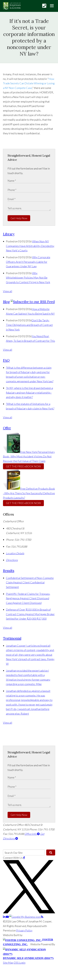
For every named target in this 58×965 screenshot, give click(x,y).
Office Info (31, 833)
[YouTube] (7, 916)
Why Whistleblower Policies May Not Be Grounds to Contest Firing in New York (28, 277)
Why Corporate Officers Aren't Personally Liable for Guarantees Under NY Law (28, 262)
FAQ (6, 360)
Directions (12, 560)
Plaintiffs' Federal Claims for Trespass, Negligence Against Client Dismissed (28, 598)
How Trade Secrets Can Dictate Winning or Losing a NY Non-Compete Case (29, 83)
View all (7, 291)
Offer (7, 428)
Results (8, 570)
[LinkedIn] (4, 916)
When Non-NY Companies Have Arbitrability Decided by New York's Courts (30, 246)
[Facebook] (24, 857)
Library (9, 234)
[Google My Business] (25, 916)
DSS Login (19, 962)
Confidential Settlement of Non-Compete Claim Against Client (30, 582)
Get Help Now (19, 218)
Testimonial (12, 638)
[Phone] (44, 5)
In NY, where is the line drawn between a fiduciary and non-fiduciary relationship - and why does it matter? (29, 392)
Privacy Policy (24, 930)
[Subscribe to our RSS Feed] (33, 302)
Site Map (8, 962)
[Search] (50, 852)
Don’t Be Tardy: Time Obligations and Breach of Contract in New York (29, 325)
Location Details (15, 553)
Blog (6, 302)
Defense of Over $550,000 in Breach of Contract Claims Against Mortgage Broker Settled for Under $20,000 (30, 614)
